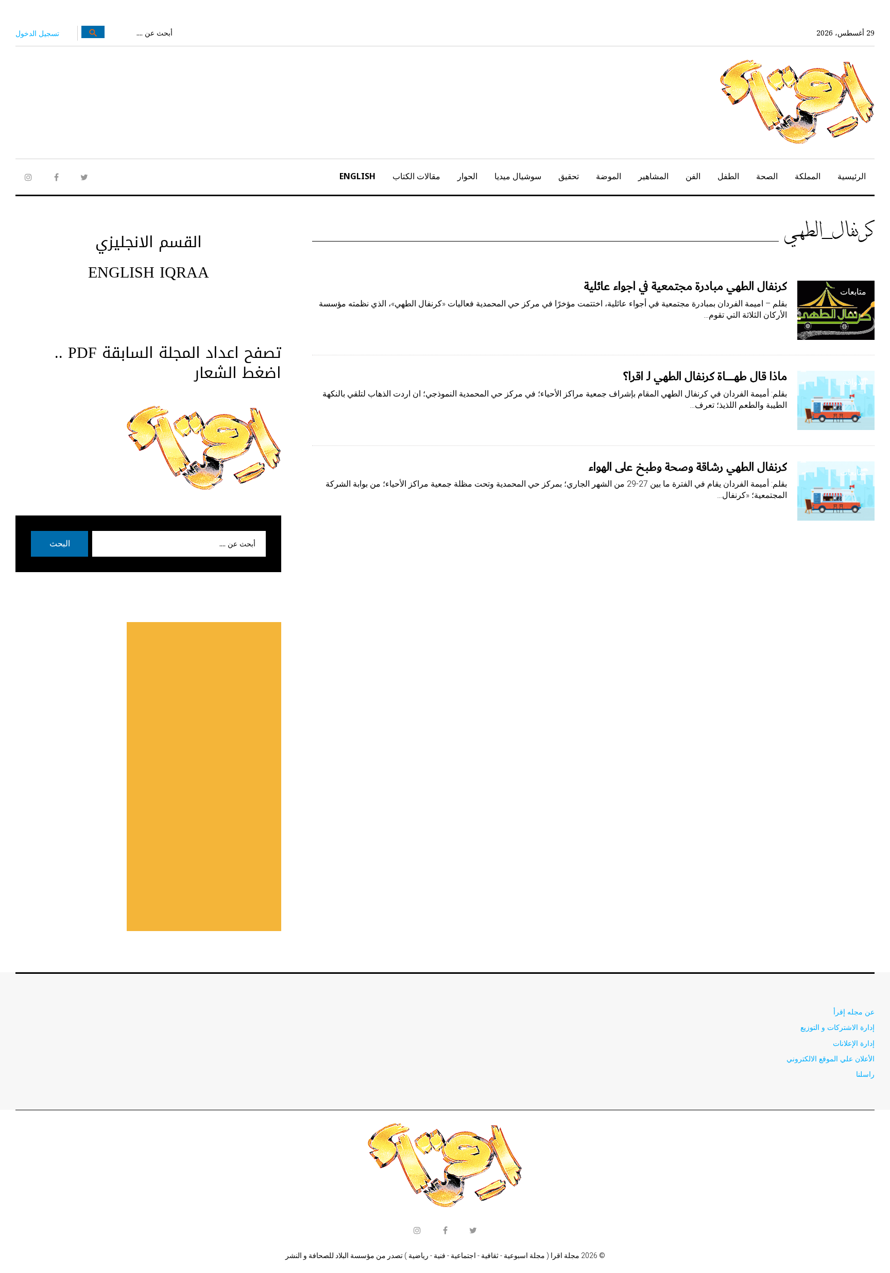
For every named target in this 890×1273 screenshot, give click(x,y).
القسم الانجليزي (148, 242)
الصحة (767, 176)
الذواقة (854, 381)
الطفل (728, 176)
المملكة (807, 176)
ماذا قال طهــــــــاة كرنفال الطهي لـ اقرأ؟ (705, 376)
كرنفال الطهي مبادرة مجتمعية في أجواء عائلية (685, 286)
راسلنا (865, 1074)
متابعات (853, 291)
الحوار (467, 176)
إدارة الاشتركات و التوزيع (837, 1027)
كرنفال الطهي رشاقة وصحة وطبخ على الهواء (688, 467)
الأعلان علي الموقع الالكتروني (830, 1058)
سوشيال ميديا (517, 176)
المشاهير (653, 176)
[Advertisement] (204, 776)
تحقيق (568, 176)
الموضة (608, 176)
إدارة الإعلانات (854, 1043)
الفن (693, 176)
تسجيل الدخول (37, 33)
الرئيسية (851, 176)
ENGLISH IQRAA (148, 272)
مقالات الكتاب (416, 176)
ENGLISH (357, 176)
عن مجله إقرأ (854, 1012)
